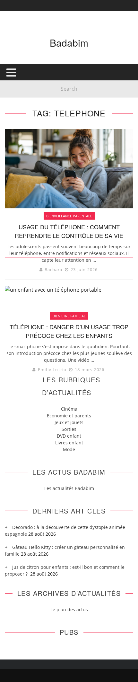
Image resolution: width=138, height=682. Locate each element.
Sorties (69, 429)
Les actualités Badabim (69, 488)
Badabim (69, 43)
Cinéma (69, 409)
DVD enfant (69, 436)
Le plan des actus (69, 609)
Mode (69, 449)
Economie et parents (69, 416)
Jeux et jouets (69, 422)
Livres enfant (69, 443)
